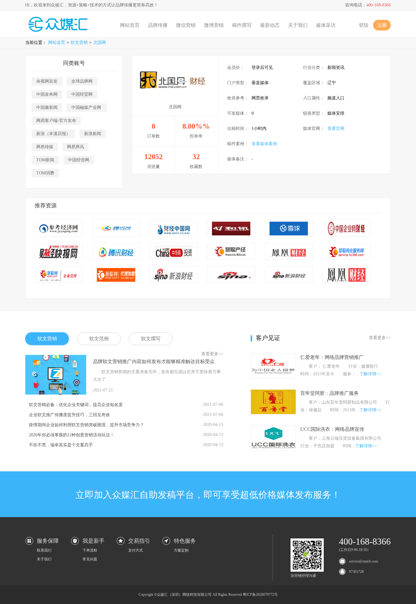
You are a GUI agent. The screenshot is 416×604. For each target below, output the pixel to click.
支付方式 (135, 550)
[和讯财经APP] (231, 228)
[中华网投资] (173, 252)
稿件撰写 (242, 25)
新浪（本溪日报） (53, 133)
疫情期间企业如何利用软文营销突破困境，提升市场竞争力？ (86, 425)
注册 (382, 25)
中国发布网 (47, 94)
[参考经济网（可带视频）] (58, 228)
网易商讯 (75, 147)
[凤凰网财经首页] (346, 275)
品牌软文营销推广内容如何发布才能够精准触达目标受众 (154, 361)
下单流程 (90, 550)
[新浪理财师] (231, 275)
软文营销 (79, 42)
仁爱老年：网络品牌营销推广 (332, 357)
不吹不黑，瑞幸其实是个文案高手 (61, 445)
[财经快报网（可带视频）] (58, 252)
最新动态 (270, 25)
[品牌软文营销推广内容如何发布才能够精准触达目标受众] (55, 393)
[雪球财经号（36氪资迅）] (288, 228)
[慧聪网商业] (346, 252)
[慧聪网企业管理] (58, 275)
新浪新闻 (92, 133)
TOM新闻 (45, 160)
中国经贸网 (82, 94)
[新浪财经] (173, 275)
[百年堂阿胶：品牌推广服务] (273, 412)
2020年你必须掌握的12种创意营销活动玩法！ (71, 435)
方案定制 (181, 550)
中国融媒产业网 (86, 107)
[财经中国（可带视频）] (173, 228)
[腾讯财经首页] (116, 228)
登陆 (363, 25)
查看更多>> (212, 354)
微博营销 (214, 25)
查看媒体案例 (264, 143)
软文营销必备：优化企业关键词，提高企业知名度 (76, 404)
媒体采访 (326, 25)
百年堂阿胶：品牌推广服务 (329, 393)
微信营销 (186, 25)
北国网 (99, 42)
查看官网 (335, 128)
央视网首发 (47, 81)
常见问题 (90, 559)
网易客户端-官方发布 (56, 120)
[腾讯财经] (116, 252)
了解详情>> (370, 374)
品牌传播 (157, 25)
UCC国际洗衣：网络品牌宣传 (332, 429)
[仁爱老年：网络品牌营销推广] (273, 376)
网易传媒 (44, 147)
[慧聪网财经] (231, 252)
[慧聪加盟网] (116, 275)
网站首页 (129, 25)
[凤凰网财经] (288, 252)
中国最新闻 (47, 107)
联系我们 (44, 550)
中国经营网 (78, 160)
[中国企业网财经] (346, 228)
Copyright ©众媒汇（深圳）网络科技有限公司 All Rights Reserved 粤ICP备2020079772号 (208, 594)
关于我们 (298, 25)
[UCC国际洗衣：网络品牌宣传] (273, 448)
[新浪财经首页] (288, 275)
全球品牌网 (82, 81)
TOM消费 (45, 173)
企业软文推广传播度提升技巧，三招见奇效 (69, 415)
